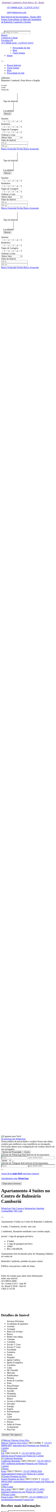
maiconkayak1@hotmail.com (26, 1445)
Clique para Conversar (11, 1183)
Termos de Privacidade (11, 1152)
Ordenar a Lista (8, 135)
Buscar (7, 114)
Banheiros (5, 124)
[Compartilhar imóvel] (2, 1217)
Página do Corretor (35, 1456)
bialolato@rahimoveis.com (13, 1492)
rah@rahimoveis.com (16, 12)
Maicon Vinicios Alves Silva (14, 1443)
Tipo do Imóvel (10, 101)
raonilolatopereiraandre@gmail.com (17, 1499)
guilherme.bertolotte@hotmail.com (22, 1463)
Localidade (8, 111)
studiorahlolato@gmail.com (13, 1474)
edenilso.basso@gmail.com (13, 1456)
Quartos (4, 118)
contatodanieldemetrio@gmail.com (28, 1481)
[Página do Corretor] (15, 1440)
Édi (2, 1453)
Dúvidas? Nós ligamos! (12, 1435)
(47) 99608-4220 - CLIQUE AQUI (23, 7)
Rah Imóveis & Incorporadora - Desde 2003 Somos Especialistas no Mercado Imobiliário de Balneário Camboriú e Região (21, 19)
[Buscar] (2, 33)
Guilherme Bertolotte (10, 1461)
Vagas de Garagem (9, 129)
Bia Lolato (6, 1489)
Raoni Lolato (7, 1497)
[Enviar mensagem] (13, 1161)
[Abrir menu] (2, 60)
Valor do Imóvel (8, 140)
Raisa (3, 1471)
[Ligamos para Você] (11, 1136)
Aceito (27, 1152)
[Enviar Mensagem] (2, 1169)
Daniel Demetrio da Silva (12, 1479)
